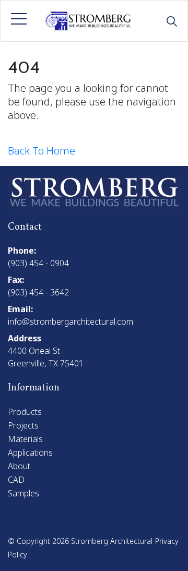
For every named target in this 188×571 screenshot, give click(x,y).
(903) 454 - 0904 (38, 263)
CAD (16, 479)
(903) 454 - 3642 (38, 292)
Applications (30, 452)
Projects (23, 425)
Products (25, 412)
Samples (23, 493)
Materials (25, 439)
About (19, 466)
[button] (19, 19)
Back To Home (41, 151)
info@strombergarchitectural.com (70, 321)
